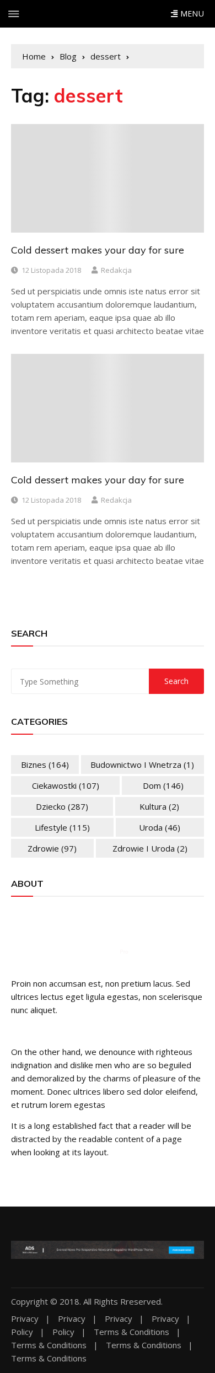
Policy (22, 1332)
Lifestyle (62, 827)
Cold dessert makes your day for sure (97, 250)
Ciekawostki (65, 785)
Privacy (25, 1319)
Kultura (159, 806)
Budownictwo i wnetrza (142, 764)
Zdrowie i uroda (149, 848)
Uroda (159, 827)
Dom (163, 785)
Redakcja (116, 270)
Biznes (45, 764)
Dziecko (62, 806)
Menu (191, 13)
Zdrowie (52, 848)
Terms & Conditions (131, 1332)
